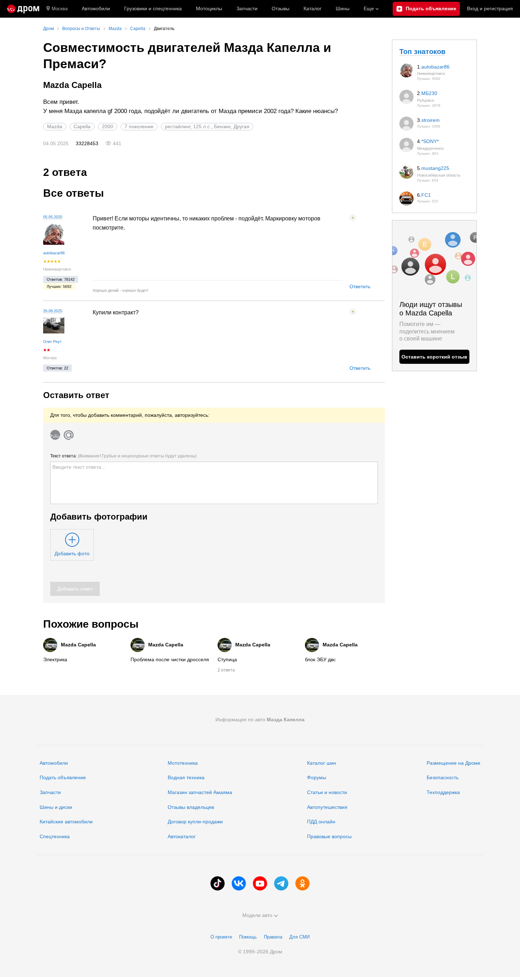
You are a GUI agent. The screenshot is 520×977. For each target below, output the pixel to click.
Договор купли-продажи (195, 821)
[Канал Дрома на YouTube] (260, 883)
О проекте (221, 937)
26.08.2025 (52, 311)
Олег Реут (52, 341)
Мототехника (183, 763)
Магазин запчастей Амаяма (200, 792)
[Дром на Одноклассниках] (302, 883)
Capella (82, 126)
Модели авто (257, 915)
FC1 (426, 195)
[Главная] (23, 9)
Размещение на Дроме (453, 763)
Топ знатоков (422, 51)
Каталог (313, 8)
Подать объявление (63, 777)
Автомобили (96, 8)
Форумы (316, 777)
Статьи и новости (327, 792)
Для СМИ (299, 937)
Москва (60, 8)
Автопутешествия (327, 807)
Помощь (248, 937)
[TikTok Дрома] (217, 883)
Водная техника (186, 777)
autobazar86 (54, 253)
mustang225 (435, 168)
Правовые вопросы (329, 836)
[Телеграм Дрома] (281, 883)
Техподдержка (443, 792)
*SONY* (430, 141)
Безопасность (442, 777)
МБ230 (429, 93)
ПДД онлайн (321, 821)
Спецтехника (55, 836)
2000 (107, 126)
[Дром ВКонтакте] (239, 883)
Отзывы (280, 8)
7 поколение (139, 126)
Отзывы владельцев (191, 807)
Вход (490, 8)
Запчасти (247, 8)
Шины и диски (56, 807)
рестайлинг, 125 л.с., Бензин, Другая (207, 126)
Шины (342, 8)
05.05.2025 (52, 217)
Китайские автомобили (66, 821)
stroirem (430, 120)
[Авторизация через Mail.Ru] (69, 435)
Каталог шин (321, 763)
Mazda (54, 126)
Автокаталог (182, 836)
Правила (273, 937)
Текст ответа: (123, 456)
